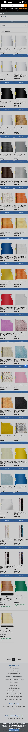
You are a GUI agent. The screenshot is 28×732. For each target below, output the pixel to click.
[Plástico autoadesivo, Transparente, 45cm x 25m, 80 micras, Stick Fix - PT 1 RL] (21, 66)
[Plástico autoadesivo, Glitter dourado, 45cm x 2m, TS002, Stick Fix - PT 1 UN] (7, 428)
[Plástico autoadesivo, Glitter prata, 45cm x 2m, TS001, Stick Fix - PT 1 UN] (21, 299)
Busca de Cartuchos (13, 8)
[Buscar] (25, 5)
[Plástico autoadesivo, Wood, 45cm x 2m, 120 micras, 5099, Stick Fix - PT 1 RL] (7, 147)
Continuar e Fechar (14, 730)
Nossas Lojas (4, 8)
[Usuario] (20, 2)
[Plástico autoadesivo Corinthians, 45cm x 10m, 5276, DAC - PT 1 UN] (7, 558)
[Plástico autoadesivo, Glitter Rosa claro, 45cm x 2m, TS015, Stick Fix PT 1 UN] (7, 325)
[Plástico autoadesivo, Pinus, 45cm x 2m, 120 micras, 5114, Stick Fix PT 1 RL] (21, 223)
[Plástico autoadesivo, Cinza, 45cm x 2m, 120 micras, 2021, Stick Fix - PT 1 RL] (21, 147)
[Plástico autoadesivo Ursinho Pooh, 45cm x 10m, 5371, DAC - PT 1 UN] (7, 531)
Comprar (7, 56)
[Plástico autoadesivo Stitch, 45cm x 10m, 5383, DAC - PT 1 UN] (21, 531)
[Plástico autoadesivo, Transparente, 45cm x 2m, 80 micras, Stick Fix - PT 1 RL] (7, 41)
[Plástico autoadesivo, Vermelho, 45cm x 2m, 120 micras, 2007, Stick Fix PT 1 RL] (7, 299)
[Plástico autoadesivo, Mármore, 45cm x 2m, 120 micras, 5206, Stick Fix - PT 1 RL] (21, 428)
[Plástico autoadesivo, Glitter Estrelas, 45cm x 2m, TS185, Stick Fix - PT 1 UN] (21, 351)
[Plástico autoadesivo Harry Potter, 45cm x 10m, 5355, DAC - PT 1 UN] (21, 504)
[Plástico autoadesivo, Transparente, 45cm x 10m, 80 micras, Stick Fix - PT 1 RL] (7, 66)
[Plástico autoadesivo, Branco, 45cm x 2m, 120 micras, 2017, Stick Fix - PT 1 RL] (21, 41)
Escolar (4, 16)
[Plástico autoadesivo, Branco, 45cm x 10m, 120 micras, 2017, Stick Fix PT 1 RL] (7, 120)
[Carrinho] (25, 2)
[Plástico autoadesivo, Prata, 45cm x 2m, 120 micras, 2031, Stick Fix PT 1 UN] (7, 504)
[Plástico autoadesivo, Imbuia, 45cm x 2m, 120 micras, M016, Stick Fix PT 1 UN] (7, 172)
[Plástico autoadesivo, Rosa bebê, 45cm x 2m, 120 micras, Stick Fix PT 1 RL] (21, 377)
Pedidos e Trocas (23, 8)
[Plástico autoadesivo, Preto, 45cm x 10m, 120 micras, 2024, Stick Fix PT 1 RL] (21, 93)
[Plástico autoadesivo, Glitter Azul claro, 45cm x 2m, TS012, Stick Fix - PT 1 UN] (7, 479)
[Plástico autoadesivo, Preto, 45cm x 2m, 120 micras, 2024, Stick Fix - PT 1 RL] (7, 93)
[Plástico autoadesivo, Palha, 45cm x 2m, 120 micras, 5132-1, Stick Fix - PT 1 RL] (7, 402)
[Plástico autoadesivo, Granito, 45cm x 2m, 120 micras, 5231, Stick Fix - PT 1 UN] (21, 248)
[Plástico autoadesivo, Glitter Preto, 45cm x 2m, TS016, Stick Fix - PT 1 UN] (21, 402)
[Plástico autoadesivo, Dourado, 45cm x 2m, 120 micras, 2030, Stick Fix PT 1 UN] (7, 274)
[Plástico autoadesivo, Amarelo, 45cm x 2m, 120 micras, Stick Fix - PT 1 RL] (21, 453)
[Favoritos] (22, 2)
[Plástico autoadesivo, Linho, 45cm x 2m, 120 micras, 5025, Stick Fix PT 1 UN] (7, 351)
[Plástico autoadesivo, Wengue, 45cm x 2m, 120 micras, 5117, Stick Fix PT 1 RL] (21, 274)
